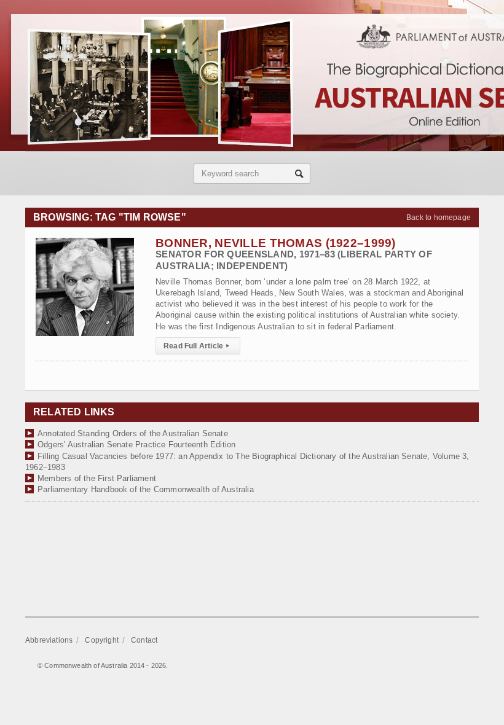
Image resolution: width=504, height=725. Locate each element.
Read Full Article (196, 346)
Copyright (102, 640)
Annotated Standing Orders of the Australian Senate (132, 433)
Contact (144, 640)
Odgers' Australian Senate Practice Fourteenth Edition (136, 444)
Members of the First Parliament (96, 478)
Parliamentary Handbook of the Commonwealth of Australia (145, 489)
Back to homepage (438, 217)
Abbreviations (49, 640)
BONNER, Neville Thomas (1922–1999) (294, 253)
